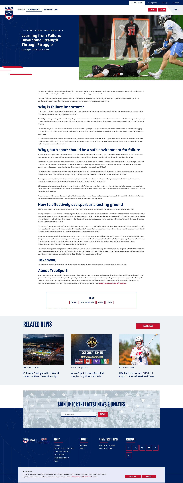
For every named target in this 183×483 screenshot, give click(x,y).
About (56, 10)
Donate (176, 2)
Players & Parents (33, 10)
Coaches (100, 302)
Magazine (153, 2)
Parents (109, 302)
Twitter (135, 448)
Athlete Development (87, 302)
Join (152, 9)
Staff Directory (59, 455)
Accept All (132, 476)
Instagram (142, 448)
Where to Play (48, 10)
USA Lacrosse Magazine (107, 445)
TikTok (129, 455)
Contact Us (83, 445)
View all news (148, 326)
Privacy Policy (76, 477)
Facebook (129, 448)
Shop (165, 2)
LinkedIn (156, 448)
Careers (56, 461)
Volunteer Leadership (61, 458)
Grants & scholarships (61, 452)
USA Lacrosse (138, 2)
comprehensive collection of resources (112, 283)
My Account (162, 9)
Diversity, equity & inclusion (64, 448)
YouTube (149, 448)
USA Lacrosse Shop (105, 448)
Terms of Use (87, 477)
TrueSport (74, 302)
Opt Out (148, 476)
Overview (57, 445)
